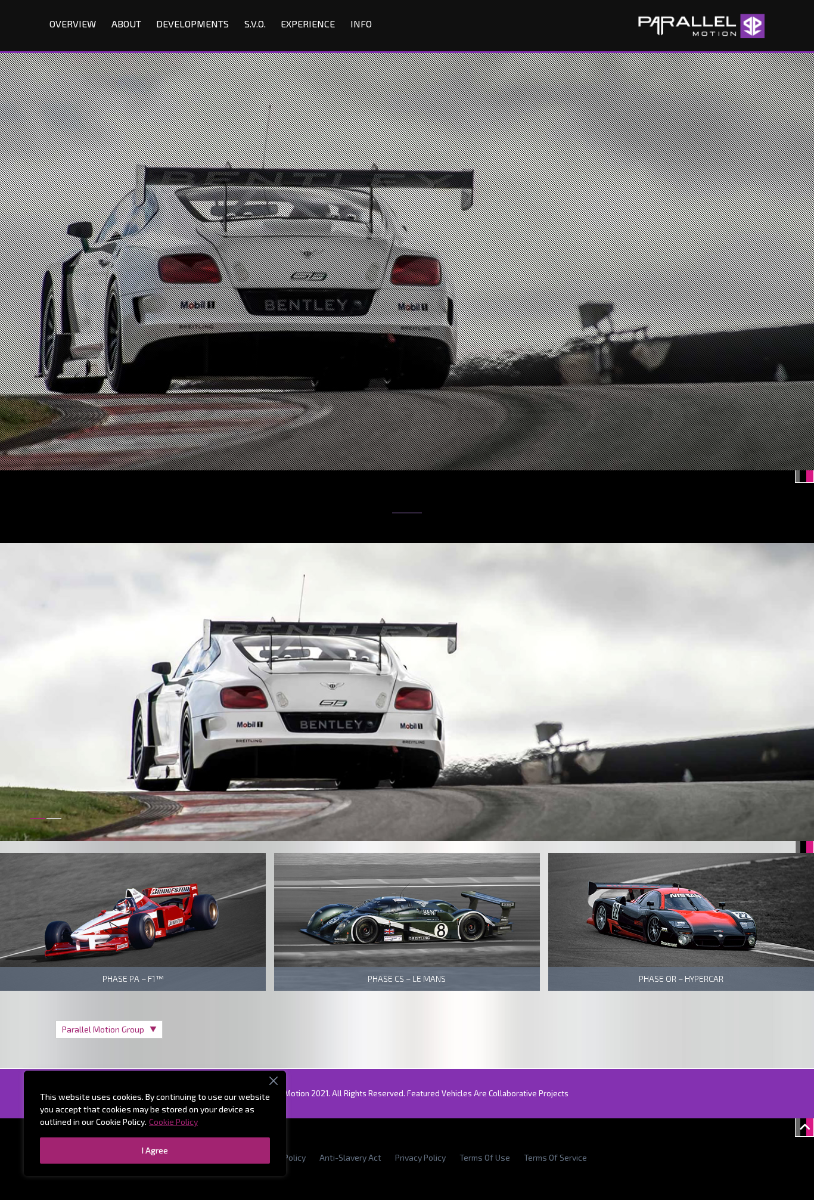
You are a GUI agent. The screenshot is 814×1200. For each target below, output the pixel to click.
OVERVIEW (72, 23)
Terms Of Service (555, 1157)
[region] (155, 1123)
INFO (361, 23)
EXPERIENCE (308, 23)
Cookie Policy (173, 1122)
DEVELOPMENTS (192, 23)
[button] (37, 825)
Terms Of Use (484, 1157)
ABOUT (126, 23)
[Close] (273, 1081)
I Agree (155, 1150)
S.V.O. (255, 23)
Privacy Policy (420, 1157)
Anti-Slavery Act (350, 1157)
